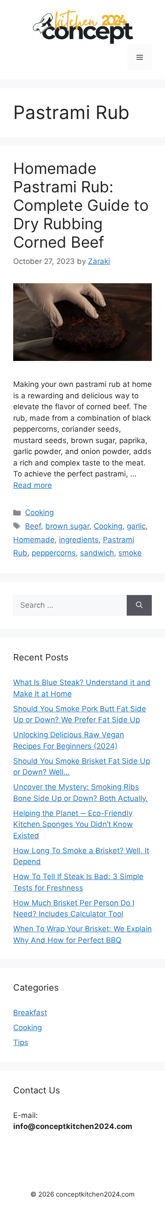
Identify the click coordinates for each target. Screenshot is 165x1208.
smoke (130, 552)
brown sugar (67, 526)
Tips (20, 1042)
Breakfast (30, 1012)
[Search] (139, 605)
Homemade (34, 539)
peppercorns (54, 552)
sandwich (97, 552)
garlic (136, 526)
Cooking (39, 512)
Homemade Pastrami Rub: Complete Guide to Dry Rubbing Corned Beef (81, 205)
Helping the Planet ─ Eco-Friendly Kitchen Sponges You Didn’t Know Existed (73, 824)
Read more (32, 485)
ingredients (79, 539)
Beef (33, 526)
